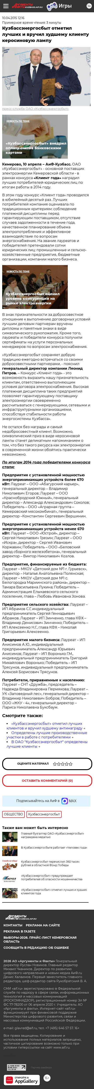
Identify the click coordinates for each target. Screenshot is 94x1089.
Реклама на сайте (43, 925)
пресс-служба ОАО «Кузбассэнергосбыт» (35, 109)
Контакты (12, 925)
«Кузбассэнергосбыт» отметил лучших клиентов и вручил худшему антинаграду (44, 726)
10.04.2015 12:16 (13, 18)
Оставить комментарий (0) (47, 781)
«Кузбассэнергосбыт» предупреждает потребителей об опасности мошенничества (51, 877)
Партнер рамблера (41, 1067)
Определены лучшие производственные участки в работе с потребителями (47, 735)
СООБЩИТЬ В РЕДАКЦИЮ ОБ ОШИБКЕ (36, 948)
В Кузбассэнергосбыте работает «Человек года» (54, 847)
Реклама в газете (19, 931)
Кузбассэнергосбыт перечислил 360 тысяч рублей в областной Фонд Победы (50, 863)
